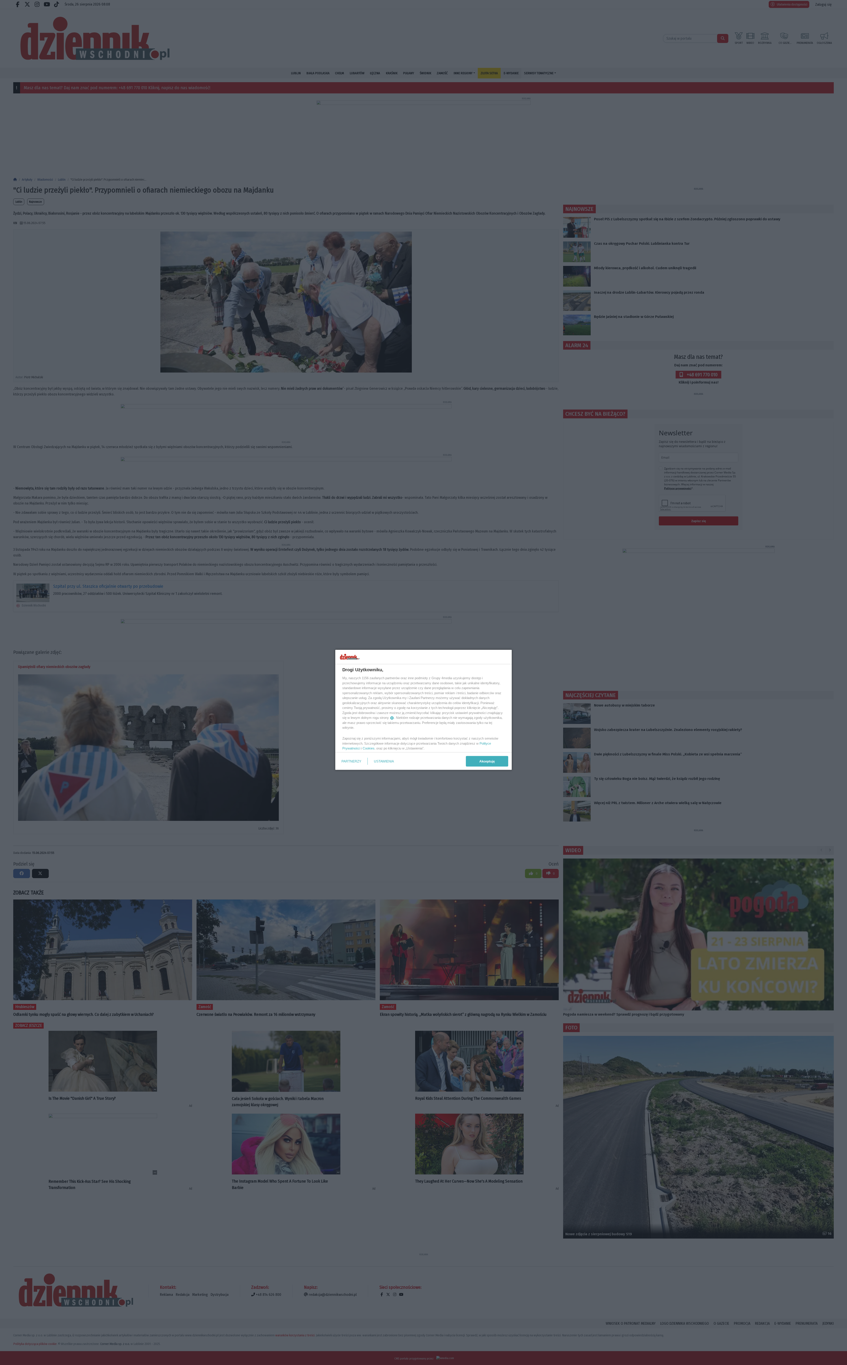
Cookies (369, 748)
